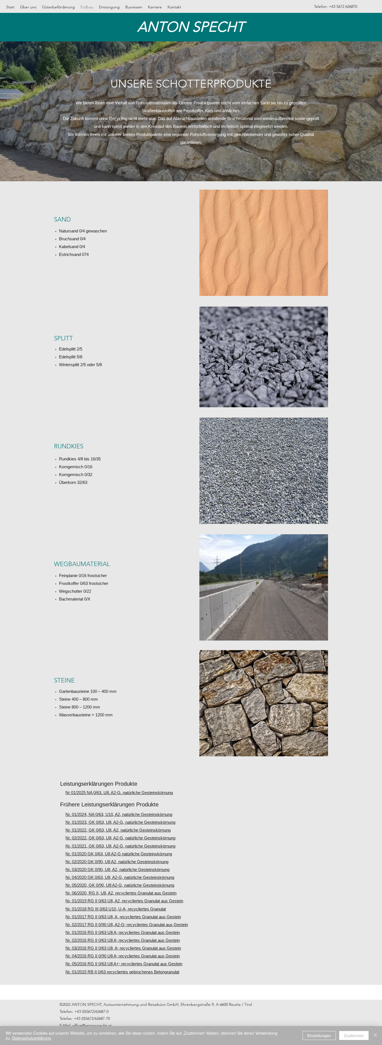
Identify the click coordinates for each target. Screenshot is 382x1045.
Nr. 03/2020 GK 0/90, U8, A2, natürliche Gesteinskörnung (117, 869)
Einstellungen (319, 1035)
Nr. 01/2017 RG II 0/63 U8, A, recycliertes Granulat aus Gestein (123, 916)
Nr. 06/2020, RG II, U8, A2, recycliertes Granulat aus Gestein (120, 893)
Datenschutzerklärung (31, 1038)
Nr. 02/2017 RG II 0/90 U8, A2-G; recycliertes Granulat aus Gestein (126, 924)
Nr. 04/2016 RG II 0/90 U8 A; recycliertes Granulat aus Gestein (122, 956)
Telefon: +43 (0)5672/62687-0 (84, 1011)
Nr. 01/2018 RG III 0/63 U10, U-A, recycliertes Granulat (115, 909)
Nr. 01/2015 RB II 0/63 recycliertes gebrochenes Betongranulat (122, 971)
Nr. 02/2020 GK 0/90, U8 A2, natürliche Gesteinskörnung (116, 861)
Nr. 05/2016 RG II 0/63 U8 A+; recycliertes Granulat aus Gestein (123, 963)
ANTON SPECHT (190, 26)
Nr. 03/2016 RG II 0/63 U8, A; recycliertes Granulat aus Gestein (123, 948)
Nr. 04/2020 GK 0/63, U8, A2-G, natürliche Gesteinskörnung (119, 877)
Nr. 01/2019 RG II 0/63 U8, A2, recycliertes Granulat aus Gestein (124, 900)
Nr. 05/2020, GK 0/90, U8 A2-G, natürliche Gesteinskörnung (119, 885)
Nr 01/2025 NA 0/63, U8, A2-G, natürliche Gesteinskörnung (119, 792)
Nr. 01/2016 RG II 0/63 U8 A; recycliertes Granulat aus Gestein (122, 932)
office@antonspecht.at (92, 1025)
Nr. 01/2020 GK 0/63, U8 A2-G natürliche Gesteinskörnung (118, 853)
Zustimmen (354, 1035)
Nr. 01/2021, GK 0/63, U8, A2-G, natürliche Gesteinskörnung (120, 846)
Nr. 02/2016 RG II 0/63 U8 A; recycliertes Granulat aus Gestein (122, 940)
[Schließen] (375, 1035)
